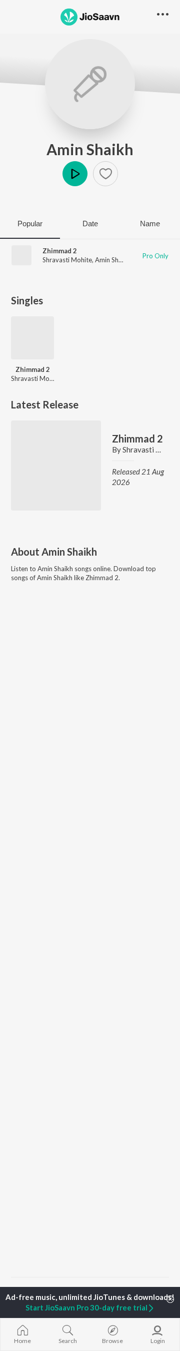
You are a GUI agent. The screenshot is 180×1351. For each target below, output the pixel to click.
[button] (105, 173)
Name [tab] (150, 223)
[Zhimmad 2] (32, 337)
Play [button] (75, 173)
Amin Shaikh (90, 149)
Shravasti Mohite (67, 260)
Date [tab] (90, 223)
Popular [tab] (30, 223)
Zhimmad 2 (59, 251)
